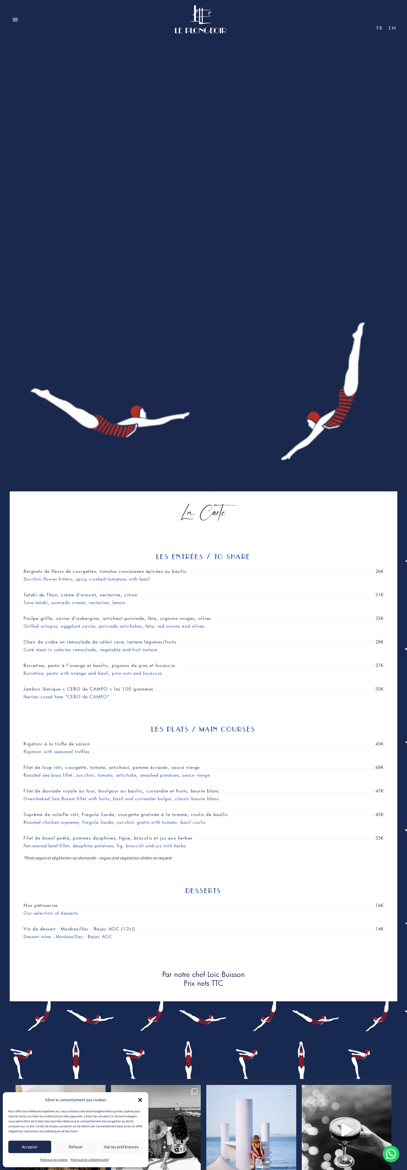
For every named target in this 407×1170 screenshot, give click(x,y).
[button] (140, 1100)
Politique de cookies (54, 1160)
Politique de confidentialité (90, 1160)
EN (393, 28)
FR (380, 28)
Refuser (76, 1147)
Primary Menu (15, 20)
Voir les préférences (121, 1147)
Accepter (30, 1147)
